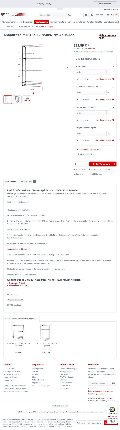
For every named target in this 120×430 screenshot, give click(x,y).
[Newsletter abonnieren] (113, 383)
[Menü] (116, 406)
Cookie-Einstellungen (68, 369)
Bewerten (106, 169)
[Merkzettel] (85, 15)
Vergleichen (80, 169)
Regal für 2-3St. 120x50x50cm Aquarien (18, 344)
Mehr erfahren (105, 4)
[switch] (112, 421)
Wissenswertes (66, 383)
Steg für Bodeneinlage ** (86, 128)
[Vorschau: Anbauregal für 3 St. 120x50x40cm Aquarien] (8, 99)
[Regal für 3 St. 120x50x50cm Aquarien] (46, 332)
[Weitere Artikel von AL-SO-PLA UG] (107, 37)
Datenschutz (65, 385)
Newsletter (64, 374)
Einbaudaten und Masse (18, 285)
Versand (35, 374)
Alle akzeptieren (94, 423)
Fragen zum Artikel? (17, 283)
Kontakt (35, 371)
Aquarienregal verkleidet (17, 249)
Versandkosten (54, 412)
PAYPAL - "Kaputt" (67, 377)
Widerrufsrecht (38, 380)
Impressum (64, 388)
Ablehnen (81, 423)
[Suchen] (69, 15)
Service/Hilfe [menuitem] (111, 9)
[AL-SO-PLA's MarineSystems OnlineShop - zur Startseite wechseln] (15, 15)
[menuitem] (55, 15)
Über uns (63, 380)
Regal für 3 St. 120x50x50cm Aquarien (46, 344)
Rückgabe (35, 377)
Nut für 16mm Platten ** (86, 107)
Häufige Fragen (66, 371)
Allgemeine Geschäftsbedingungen (41, 384)
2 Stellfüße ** (81, 66)
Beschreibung (10, 181)
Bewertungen (28, 181)
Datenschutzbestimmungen (99, 391)
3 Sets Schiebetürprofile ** (87, 87)
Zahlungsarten (37, 369)
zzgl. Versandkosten (88, 48)
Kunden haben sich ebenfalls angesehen (21, 319)
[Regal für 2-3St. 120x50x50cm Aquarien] (19, 332)
